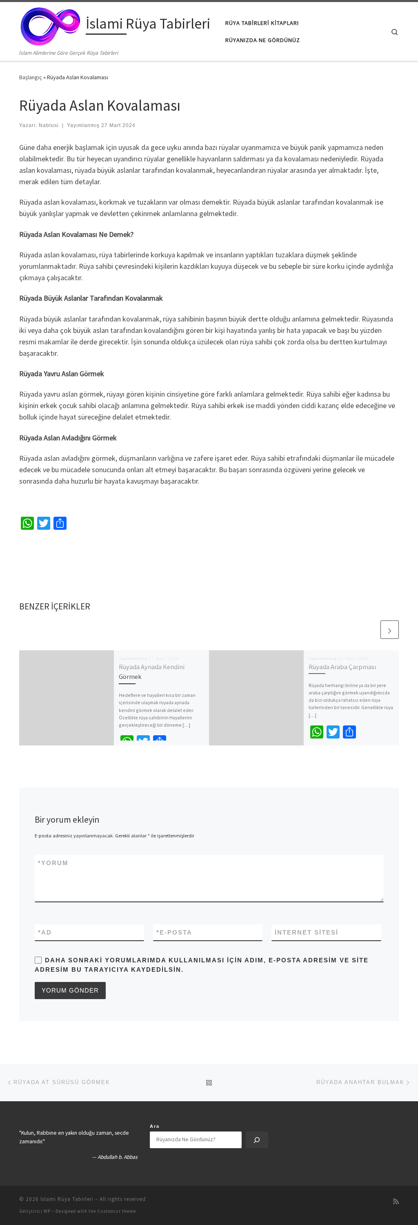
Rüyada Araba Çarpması (342, 667)
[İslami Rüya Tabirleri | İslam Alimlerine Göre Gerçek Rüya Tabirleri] (51, 25)
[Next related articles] (389, 629)
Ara (155, 1126)
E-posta (174, 932)
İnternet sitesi (306, 932)
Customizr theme (116, 1211)
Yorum (53, 862)
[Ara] (257, 1140)
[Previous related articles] (370, 629)
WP (47, 1211)
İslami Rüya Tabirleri (66, 1199)
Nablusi (49, 125)
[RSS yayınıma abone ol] (396, 1201)
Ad (45, 932)
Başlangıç (30, 77)
